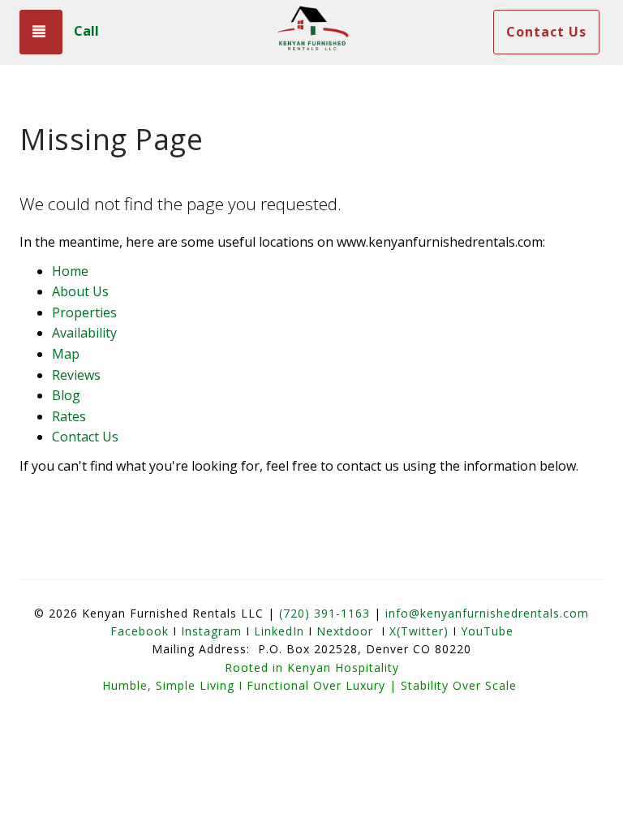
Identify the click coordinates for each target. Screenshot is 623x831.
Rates (69, 416)
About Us (80, 291)
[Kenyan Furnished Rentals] (311, 32)
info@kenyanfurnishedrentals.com (487, 613)
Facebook (139, 631)
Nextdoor (344, 631)
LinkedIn (279, 631)
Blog (66, 395)
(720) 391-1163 (324, 613)
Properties (84, 312)
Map (65, 354)
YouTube (487, 631)
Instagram (211, 631)
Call (86, 31)
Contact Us (546, 32)
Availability (84, 333)
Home (70, 271)
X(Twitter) (419, 631)
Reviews (76, 375)
